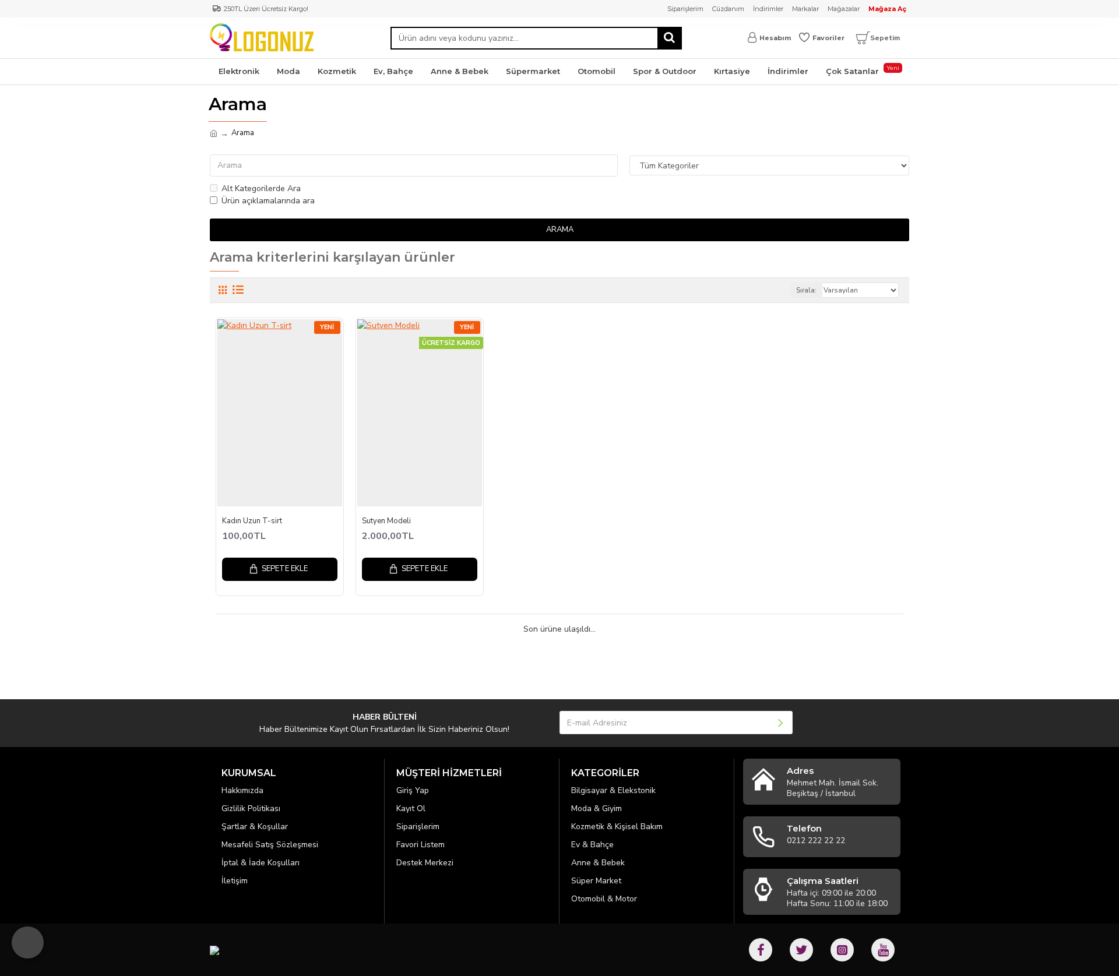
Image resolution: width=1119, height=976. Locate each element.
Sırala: (806, 290)
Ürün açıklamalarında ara (268, 200)
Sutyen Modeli (386, 521)
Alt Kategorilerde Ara (261, 188)
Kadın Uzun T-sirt (252, 521)
